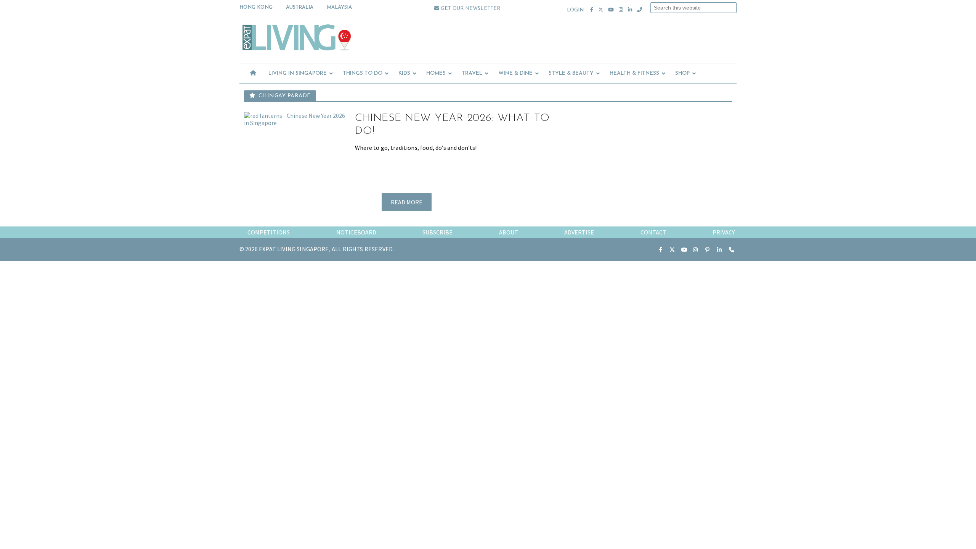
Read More (406, 202)
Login (575, 10)
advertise (579, 232)
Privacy (724, 232)
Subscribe (437, 232)
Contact (653, 232)
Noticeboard (356, 232)
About (508, 232)
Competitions (268, 232)
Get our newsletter (469, 8)
